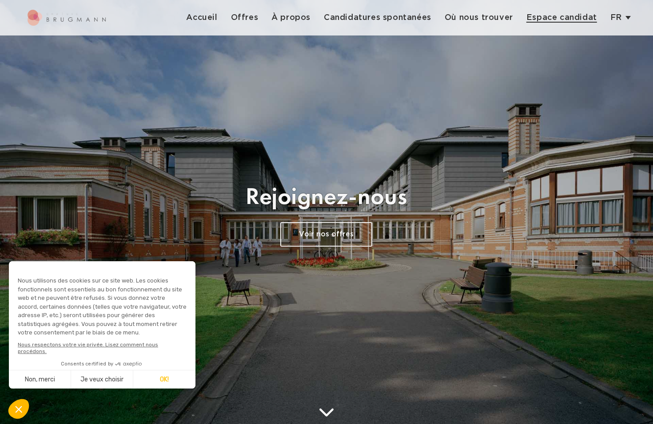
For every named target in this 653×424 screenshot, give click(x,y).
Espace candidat (561, 17)
